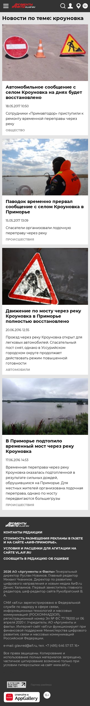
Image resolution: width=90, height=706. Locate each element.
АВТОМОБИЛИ (18, 369)
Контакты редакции (22, 532)
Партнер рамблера (41, 684)
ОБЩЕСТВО (15, 130)
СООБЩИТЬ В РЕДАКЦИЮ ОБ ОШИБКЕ (36, 559)
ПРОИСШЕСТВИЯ (20, 239)
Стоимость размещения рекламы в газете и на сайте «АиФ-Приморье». (43, 540)
